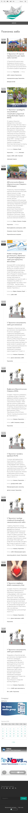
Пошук (24, 798)
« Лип (13, 742)
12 (10, 731)
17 (3, 733)
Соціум (24, 221)
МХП (15, 294)
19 (10, 733)
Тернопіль (16, 71)
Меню (21, 1)
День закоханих (16, 357)
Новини (15, 149)
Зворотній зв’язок (10, 807)
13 (13, 731)
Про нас (20, 807)
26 (10, 736)
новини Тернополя (15, 75)
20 (14, 733)
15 (21, 731)
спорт (15, 231)
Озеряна (9, 231)
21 (17, 733)
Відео (15, 221)
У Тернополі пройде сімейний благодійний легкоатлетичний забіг (16, 520)
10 (3, 731)
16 (25, 731)
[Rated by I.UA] (14, 809)
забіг (8, 75)
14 (18, 731)
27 (13, 736)
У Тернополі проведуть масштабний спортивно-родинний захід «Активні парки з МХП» (16, 113)
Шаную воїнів (11, 81)
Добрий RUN (14, 483)
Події (19, 149)
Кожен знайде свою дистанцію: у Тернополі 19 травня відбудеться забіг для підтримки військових (16, 257)
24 (3, 736)
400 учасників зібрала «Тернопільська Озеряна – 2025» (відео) (17, 184)
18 (6, 733)
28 (18, 736)
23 (25, 733)
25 (6, 736)
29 (21, 736)
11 (6, 731)
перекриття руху (12, 78)
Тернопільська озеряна (14, 234)
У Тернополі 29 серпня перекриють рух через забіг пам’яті (16, 56)
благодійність (11, 227)
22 (21, 733)
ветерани (19, 227)
